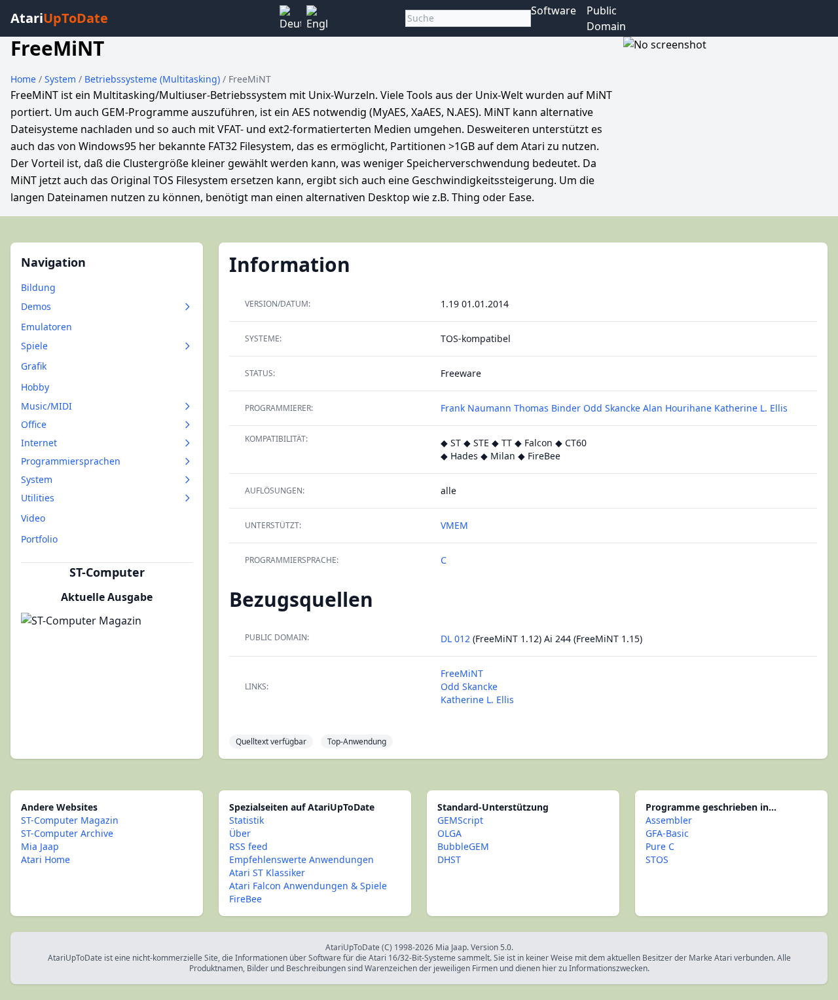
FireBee (245, 899)
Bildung (38, 287)
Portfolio (39, 539)
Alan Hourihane (677, 408)
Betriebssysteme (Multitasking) (153, 79)
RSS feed (248, 846)
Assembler (669, 820)
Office (33, 424)
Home (23, 79)
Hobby (35, 387)
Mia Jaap (40, 846)
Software (553, 10)
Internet (39, 442)
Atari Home (45, 859)
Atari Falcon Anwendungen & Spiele (308, 885)
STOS (657, 859)
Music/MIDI (46, 406)
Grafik (33, 366)
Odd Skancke (611, 408)
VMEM (454, 525)
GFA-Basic (667, 833)
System (62, 79)
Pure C (660, 846)
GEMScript (460, 820)
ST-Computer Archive (67, 833)
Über (240, 833)
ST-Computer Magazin (69, 820)
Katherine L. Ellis (751, 408)
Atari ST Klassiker (267, 872)
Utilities (37, 497)
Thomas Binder (547, 408)
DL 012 (455, 638)
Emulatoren (46, 326)
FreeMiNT (462, 673)
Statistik (246, 820)
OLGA (449, 833)
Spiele (34, 345)
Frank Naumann (476, 408)
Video (33, 518)
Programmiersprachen (70, 461)
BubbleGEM (463, 846)
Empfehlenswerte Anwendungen (301, 859)
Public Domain (606, 18)
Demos (36, 306)
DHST (449, 859)
